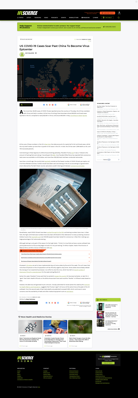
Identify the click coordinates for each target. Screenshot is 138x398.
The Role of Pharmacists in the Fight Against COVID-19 (108, 142)
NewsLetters (73, 17)
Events (63, 17)
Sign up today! (108, 363)
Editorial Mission (73, 371)
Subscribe (20, 377)
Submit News (46, 374)
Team (18, 372)
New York (47, 144)
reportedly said (36, 237)
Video (46, 17)
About (18, 374)
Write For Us (46, 372)
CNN (50, 248)
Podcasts (54, 17)
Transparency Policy (74, 376)
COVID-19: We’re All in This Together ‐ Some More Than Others (107, 121)
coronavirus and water (77, 166)
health (23, 335)
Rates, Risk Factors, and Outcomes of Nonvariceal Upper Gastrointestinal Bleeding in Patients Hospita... (108, 126)
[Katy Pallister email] (36, 53)
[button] (119, 18)
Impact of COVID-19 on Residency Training (106, 131)
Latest (29, 17)
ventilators (69, 291)
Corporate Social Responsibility (103, 377)
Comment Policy (73, 374)
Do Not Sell (98, 381)
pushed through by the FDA (55, 232)
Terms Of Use (98, 371)
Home (18, 371)
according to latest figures (78, 115)
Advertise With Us (48, 376)
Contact (45, 371)
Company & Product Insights (25, 379)
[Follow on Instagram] (25, 361)
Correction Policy (73, 372)
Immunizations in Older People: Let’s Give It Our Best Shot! (108, 153)
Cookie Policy (98, 372)
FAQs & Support (47, 377)
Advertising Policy (100, 376)
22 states (29, 265)
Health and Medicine (27, 39)
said (72, 153)
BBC (54, 155)
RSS (39, 387)
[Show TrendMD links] (118, 159)
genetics (49, 335)
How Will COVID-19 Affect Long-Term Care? (106, 116)
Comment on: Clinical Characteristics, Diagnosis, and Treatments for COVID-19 (108, 112)
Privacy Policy (98, 374)
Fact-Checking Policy (74, 377)
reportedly (47, 161)
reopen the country (60, 276)
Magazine (86, 17)
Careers (19, 376)
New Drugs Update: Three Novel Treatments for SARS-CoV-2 (107, 107)
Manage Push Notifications (102, 383)
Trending (37, 17)
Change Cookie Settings (101, 379)
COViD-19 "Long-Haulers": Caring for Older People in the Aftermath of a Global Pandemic (108, 136)
